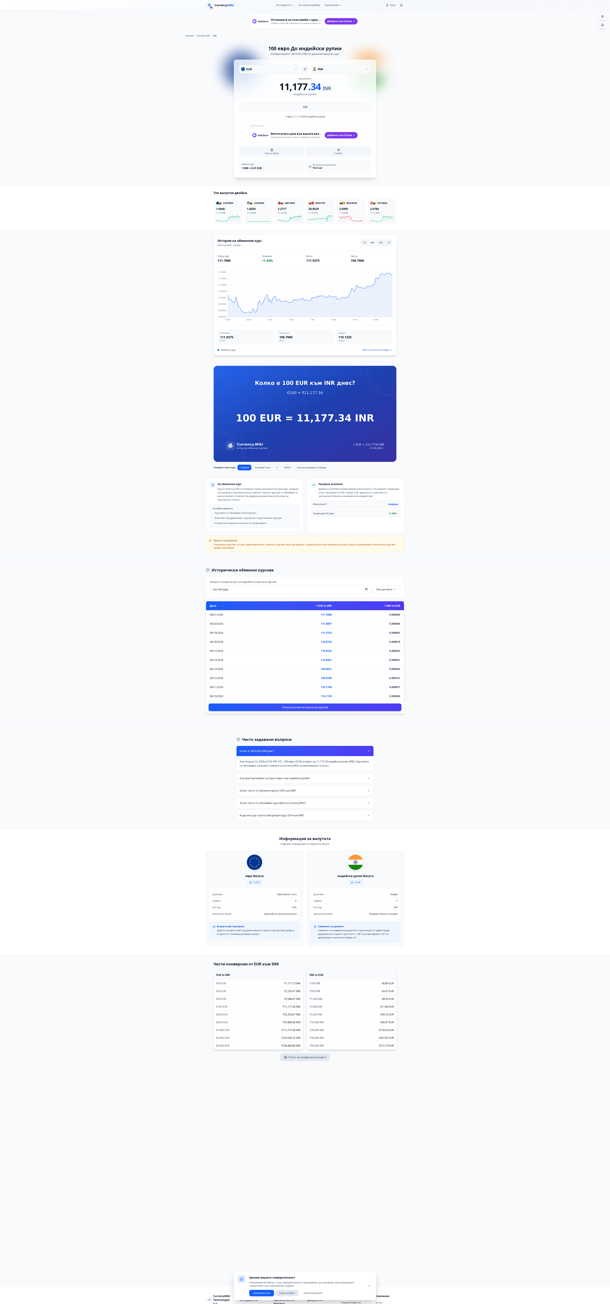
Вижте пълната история (376, 349)
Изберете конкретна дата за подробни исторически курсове (243, 581)
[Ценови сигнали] (401, 5)
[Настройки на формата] (602, 16)
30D (372, 242)
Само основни (287, 1292)
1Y (388, 242)
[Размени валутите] (305, 69)
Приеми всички (261, 1292)
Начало (190, 35)
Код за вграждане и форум (311, 467)
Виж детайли (384, 589)
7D (364, 242)
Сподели (244, 467)
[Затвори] (369, 1285)
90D (381, 242)
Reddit (287, 467)
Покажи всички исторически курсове (305, 707)
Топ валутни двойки (309, 5)
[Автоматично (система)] (602, 25)
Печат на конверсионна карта (307, 1057)
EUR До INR (203, 35)
